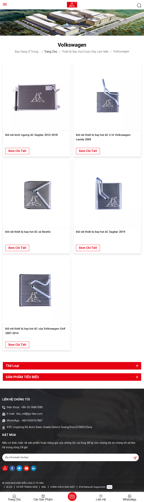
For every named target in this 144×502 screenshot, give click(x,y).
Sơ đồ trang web (27, 487)
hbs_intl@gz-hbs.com (29, 413)
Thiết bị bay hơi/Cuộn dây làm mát (85, 51)
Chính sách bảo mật (62, 487)
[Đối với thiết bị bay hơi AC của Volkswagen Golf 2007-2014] (36, 290)
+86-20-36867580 (32, 407)
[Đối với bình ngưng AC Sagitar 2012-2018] (36, 96)
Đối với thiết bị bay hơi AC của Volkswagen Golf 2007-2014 (35, 331)
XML (43, 487)
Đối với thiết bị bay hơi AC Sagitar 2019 (100, 231)
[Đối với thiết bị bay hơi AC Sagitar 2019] (107, 193)
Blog (9, 487)
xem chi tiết (17, 151)
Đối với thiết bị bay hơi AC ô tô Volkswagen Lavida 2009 (103, 137)
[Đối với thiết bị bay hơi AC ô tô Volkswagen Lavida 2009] (107, 96)
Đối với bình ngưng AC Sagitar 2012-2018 (31, 135)
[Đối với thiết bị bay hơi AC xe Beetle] (36, 193)
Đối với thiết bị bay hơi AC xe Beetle (28, 231)
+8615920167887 (32, 420)
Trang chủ (50, 51)
